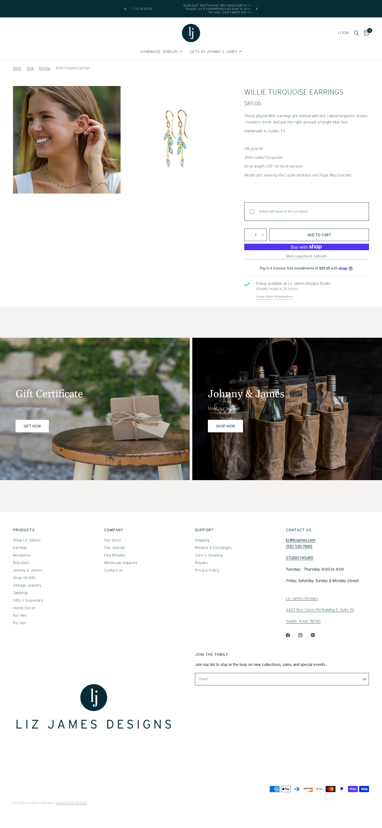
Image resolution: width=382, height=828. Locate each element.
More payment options (306, 256)
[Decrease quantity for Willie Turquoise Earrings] (248, 235)
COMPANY (113, 530)
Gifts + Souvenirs (28, 600)
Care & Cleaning (208, 555)
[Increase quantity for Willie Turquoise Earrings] (263, 235)
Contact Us (113, 570)
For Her (19, 623)
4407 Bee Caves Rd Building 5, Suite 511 (320, 609)
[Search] (356, 33)
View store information (274, 297)
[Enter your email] (364, 679)
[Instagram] (304, 635)
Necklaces (22, 555)
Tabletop (20, 593)
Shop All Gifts (24, 577)
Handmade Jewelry (159, 51)
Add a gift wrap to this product (283, 211)
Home (17, 68)
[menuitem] (161, 51)
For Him (20, 615)
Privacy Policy (207, 570)
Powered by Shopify (71, 803)
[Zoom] (110, 97)
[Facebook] (291, 635)
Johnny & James (27, 570)
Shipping (202, 540)
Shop (30, 68)
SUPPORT (204, 530)
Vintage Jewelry (27, 585)
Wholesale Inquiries (120, 562)
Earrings (44, 68)
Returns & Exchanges (213, 547)
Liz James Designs (302, 598)
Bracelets (21, 562)
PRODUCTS (24, 530)
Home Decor (24, 608)
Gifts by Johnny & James (214, 51)
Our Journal (114, 547)
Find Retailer (115, 555)
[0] (365, 33)
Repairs (201, 562)
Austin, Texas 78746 (303, 621)
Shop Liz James (27, 540)
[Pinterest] (316, 635)
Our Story (112, 540)
